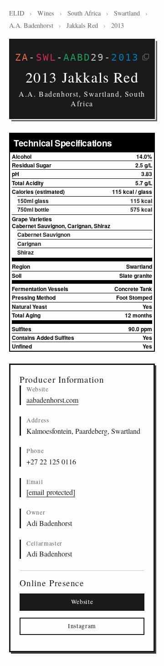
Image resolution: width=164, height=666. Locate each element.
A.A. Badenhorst (31, 25)
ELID (16, 13)
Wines (45, 13)
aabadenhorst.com (52, 400)
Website (82, 602)
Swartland (127, 13)
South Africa (84, 13)
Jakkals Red (82, 25)
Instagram (82, 626)
